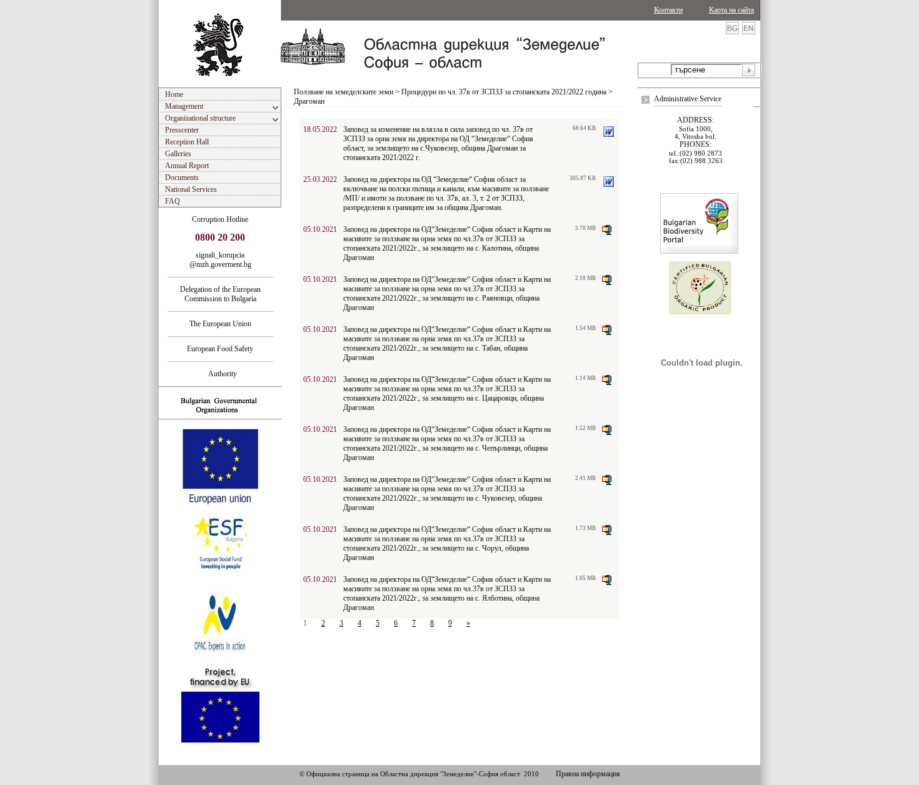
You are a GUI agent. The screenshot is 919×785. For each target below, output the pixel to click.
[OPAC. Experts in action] (219, 660)
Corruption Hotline (220, 219)
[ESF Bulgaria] (221, 581)
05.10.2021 (320, 229)
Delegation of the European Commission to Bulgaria (220, 294)
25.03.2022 (320, 179)
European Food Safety (220, 348)
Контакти (668, 10)
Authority (220, 373)
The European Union (220, 323)
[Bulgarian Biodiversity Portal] (699, 251)
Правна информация (588, 773)
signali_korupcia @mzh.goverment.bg (220, 260)
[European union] (220, 503)
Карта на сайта (731, 10)
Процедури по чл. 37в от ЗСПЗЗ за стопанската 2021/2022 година (503, 92)
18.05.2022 (320, 129)
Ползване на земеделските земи (343, 92)
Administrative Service (687, 98)
